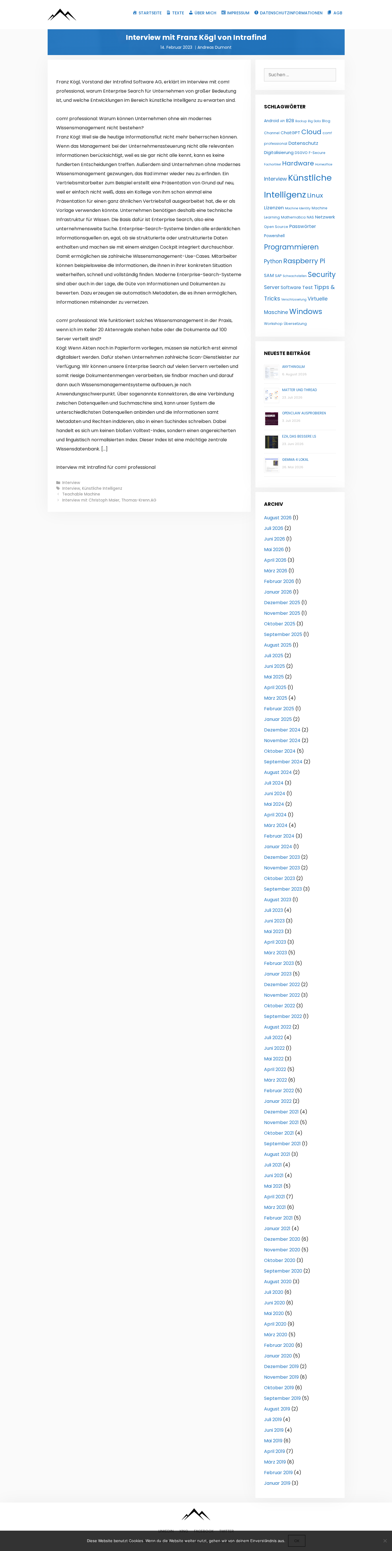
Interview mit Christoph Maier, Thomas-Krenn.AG (109, 500)
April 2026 (275, 560)
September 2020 (283, 1271)
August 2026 (278, 517)
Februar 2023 (279, 963)
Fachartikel (272, 164)
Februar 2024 (279, 836)
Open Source (276, 226)
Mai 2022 (274, 1059)
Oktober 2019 (279, 1387)
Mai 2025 (274, 677)
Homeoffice (323, 164)
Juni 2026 (274, 539)
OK (296, 1541)
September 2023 (283, 889)
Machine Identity (298, 208)
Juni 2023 (274, 921)
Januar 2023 (278, 974)
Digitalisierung (279, 152)
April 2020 (275, 1324)
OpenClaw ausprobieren (304, 413)
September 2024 (283, 761)
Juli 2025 (273, 655)
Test (307, 287)
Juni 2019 (274, 1430)
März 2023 (275, 952)
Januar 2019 (277, 1483)
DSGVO (301, 152)
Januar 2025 (278, 719)
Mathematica (293, 217)
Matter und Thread (299, 389)
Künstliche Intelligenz (102, 488)
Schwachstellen (295, 276)
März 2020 (275, 1334)
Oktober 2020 (279, 1260)
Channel (272, 132)
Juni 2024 (274, 793)
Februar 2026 (279, 581)
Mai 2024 (274, 804)
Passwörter (302, 226)
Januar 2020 (278, 1356)
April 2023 (275, 942)
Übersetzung (295, 323)
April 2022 (275, 1069)
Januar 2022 (278, 1101)
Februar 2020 (279, 1345)
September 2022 (283, 1016)
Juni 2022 (274, 1048)
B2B (290, 121)
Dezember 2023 (282, 857)
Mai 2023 (274, 931)
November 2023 (282, 868)
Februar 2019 (278, 1472)
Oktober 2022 (279, 1005)
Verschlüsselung (293, 299)
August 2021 (277, 1154)
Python (273, 261)
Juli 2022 (273, 1037)
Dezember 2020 (282, 1239)
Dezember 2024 (282, 730)
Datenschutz (303, 143)
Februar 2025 (279, 708)
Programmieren (291, 247)
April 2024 (275, 814)
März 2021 (275, 1207)
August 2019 (277, 1409)
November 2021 (281, 1122)
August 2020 (278, 1281)
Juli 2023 (273, 910)
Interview (71, 482)
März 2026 (275, 570)
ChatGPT (290, 133)
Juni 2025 (274, 666)
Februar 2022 (279, 1090)
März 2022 (275, 1080)
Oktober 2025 (279, 624)
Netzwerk (325, 217)
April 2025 (275, 687)
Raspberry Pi (304, 261)
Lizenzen (274, 207)
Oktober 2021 (279, 1133)
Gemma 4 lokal (295, 459)
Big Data (314, 121)
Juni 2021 (274, 1175)
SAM (269, 275)
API (282, 121)
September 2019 (282, 1398)
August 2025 (278, 645)
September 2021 (282, 1143)
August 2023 (277, 899)
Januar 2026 (278, 592)
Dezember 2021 (281, 1112)
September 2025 (283, 634)
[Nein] (385, 1541)
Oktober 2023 (279, 878)
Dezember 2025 (282, 602)
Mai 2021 (273, 1186)
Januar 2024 (278, 846)
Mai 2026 (274, 549)
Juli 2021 (273, 1165)
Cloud (311, 131)
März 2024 (276, 825)
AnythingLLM (293, 366)
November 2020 (282, 1249)
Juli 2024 (274, 783)
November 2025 (282, 613)
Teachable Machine (81, 494)
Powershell (274, 236)
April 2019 (274, 1451)
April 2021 (274, 1196)
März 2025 (275, 698)
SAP (278, 275)
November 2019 (281, 1377)
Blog (326, 120)
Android (271, 121)
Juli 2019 (273, 1419)
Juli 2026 (273, 528)
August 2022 (277, 1027)
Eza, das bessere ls (299, 436)
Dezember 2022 (282, 984)
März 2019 (275, 1462)
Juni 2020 (274, 1303)
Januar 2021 (277, 1228)
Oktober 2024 (280, 751)
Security (322, 274)
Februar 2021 (278, 1218)
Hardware (298, 163)
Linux (315, 195)
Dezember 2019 (281, 1366)
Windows (305, 311)
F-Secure (317, 152)
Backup (301, 121)
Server (272, 287)
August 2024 (278, 772)
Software (291, 287)
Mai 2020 (274, 1313)
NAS (310, 217)
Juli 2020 (273, 1292)
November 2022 (282, 995)
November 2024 (282, 740)
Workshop (273, 323)
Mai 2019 (273, 1440)
